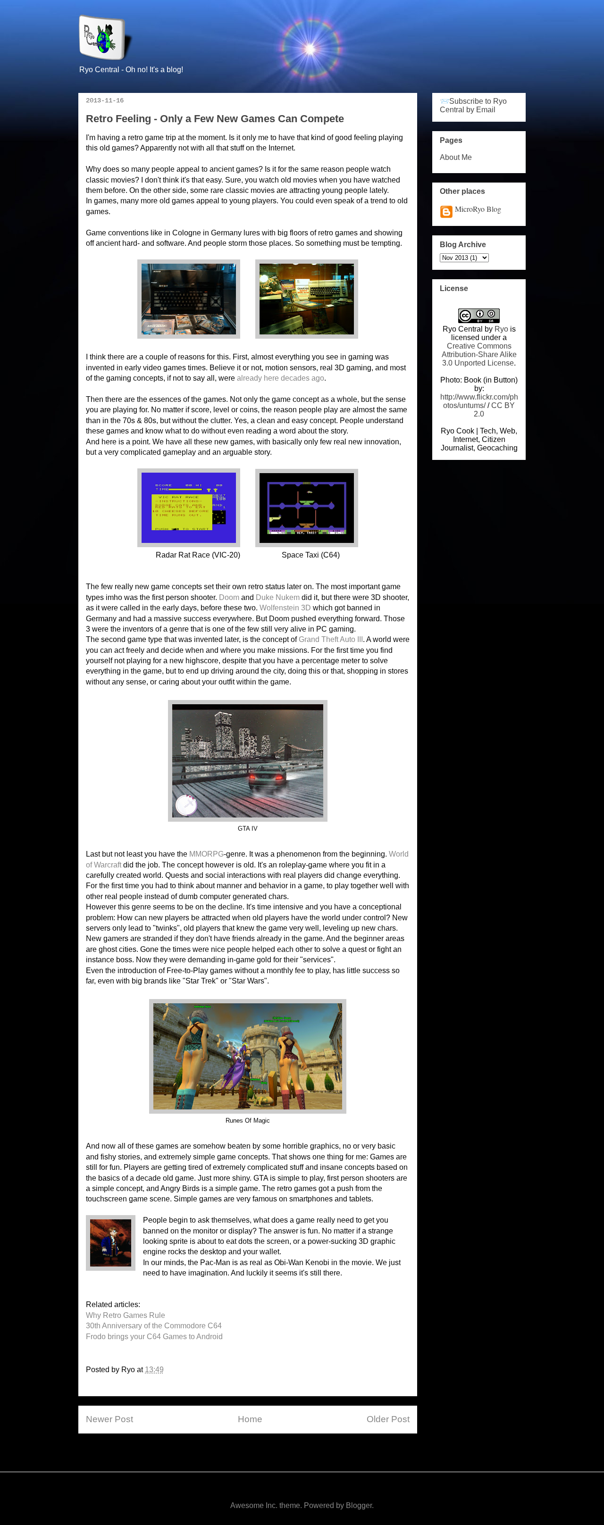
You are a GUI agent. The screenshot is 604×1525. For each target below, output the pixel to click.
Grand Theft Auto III (331, 639)
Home (250, 1419)
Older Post (388, 1419)
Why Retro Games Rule (125, 1315)
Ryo (501, 329)
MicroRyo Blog (478, 209)
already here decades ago (280, 378)
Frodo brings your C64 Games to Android (154, 1337)
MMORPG (206, 854)
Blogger (359, 1505)
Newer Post (109, 1419)
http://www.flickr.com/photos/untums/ (479, 401)
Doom (229, 597)
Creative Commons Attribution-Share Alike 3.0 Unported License (479, 354)
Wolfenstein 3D (285, 608)
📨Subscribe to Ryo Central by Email (473, 105)
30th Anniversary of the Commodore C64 (154, 1326)
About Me (456, 157)
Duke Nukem (278, 597)
